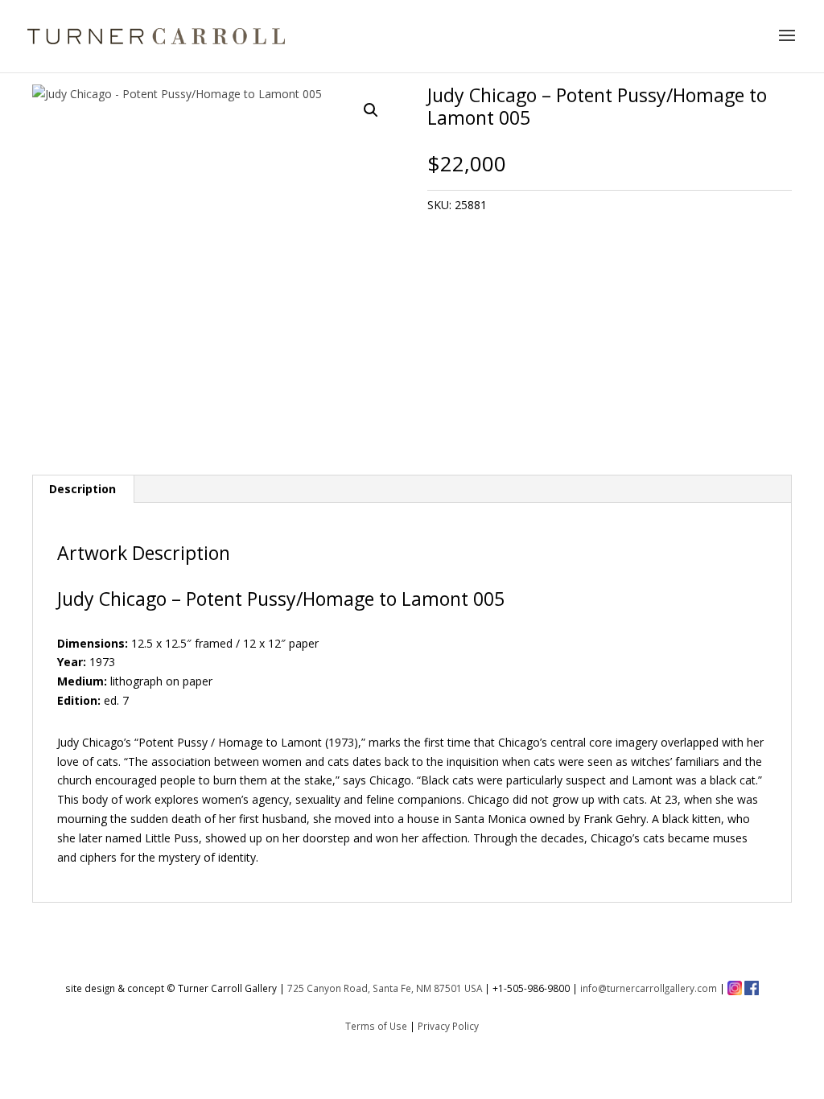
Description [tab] (82, 488)
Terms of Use (376, 1025)
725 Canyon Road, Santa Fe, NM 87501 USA (384, 988)
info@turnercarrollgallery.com (648, 988)
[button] (370, 110)
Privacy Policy (448, 1025)
